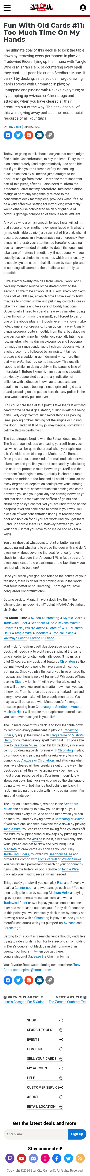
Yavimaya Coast (15, 638)
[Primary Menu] (7, 7)
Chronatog (51, 618)
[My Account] (83, 7)
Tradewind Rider (15, 623)
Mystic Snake (73, 618)
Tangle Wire (23, 633)
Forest (35, 638)
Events (33, 1040)
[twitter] (68, 1158)
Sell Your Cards (42, 1059)
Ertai (60, 883)
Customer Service (43, 1088)
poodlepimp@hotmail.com (32, 970)
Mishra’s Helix (14, 712)
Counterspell (24, 888)
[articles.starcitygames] (80, 1158)
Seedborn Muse (42, 623)
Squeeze (34, 956)
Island (49, 638)
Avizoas (27, 760)
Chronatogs (46, 760)
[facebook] (57, 1158)
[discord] (33, 1158)
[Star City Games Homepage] (45, 7)
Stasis (19, 682)
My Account (38, 1068)
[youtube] (21, 1158)
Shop (31, 1020)
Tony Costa (14, 126)
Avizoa (36, 618)
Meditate (42, 633)
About (33, 1097)
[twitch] (10, 1158)
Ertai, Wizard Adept (31, 628)
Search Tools (39, 1030)
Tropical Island (62, 633)
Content (35, 1049)
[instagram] (45, 1158)
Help (31, 1078)
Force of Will (57, 628)
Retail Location (41, 1107)
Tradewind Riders (16, 854)
